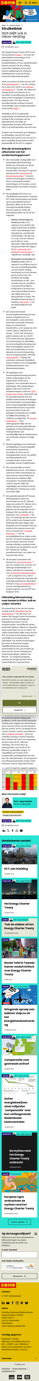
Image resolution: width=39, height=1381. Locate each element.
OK (19, 703)
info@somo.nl (15, 1296)
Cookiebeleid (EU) (8, 1371)
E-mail (9, 1250)
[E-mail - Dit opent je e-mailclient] (21, 830)
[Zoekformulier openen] (26, 2)
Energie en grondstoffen (12, 815)
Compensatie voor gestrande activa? (16, 1061)
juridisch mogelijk (16, 734)
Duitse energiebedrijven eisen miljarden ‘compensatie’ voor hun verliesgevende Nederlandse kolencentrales (17, 1110)
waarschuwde (13, 357)
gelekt (17, 108)
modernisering (13, 84)
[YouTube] (7, 1303)
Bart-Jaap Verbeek (23, 801)
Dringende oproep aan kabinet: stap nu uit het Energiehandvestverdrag (19, 1017)
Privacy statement (19, 1369)
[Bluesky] (26, 1302)
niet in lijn (25, 302)
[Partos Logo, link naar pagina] (27, 1377)
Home (4, 25)
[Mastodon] (21, 1302)
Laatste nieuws (14, 25)
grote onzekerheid (28, 584)
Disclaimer (6, 1369)
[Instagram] (17, 1302)
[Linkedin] (3, 1302)
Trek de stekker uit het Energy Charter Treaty (19, 926)
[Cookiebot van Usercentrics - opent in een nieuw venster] (28, 669)
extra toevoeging (25, 562)
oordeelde (25, 515)
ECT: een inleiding (16, 869)
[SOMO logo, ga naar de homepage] (8, 2)
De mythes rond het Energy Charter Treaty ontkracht (20, 1156)
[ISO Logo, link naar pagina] (19, 1377)
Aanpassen (18, 710)
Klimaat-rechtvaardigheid (13, 812)
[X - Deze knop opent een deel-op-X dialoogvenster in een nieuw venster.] (8, 830)
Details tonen (27, 696)
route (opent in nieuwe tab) (13, 1326)
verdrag (19, 55)
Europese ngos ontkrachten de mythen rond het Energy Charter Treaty (19, 1202)
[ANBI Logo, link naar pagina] (12, 1377)
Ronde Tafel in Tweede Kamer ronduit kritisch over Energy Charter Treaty (19, 968)
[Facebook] (12, 1302)
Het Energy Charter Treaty (17, 905)
